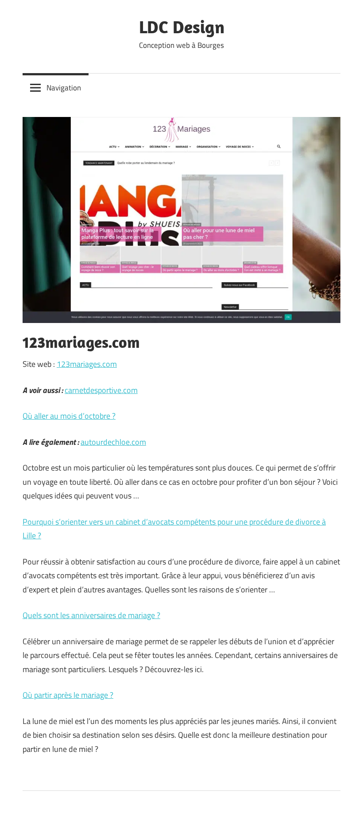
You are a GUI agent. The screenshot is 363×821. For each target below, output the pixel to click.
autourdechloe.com (113, 442)
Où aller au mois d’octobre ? (69, 416)
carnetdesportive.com (101, 390)
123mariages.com (87, 364)
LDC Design (181, 27)
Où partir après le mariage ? (68, 695)
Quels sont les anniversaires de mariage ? (91, 615)
